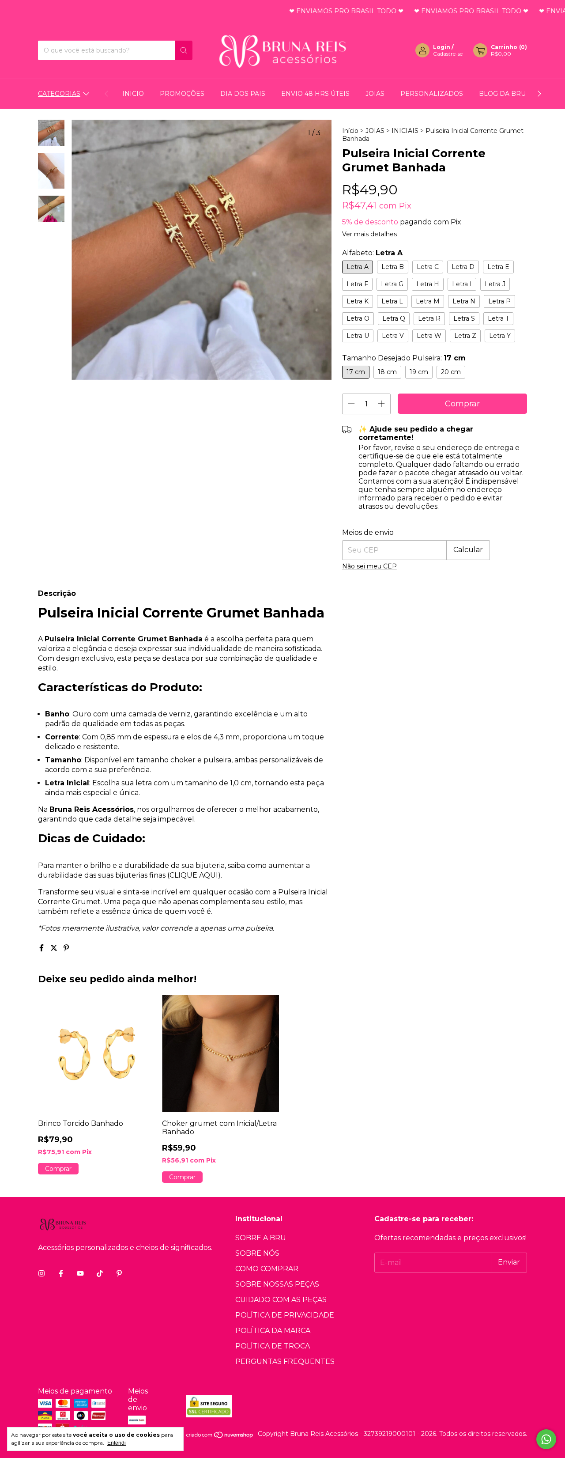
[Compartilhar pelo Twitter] (54, 948)
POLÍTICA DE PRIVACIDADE (284, 1315)
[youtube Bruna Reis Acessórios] (80, 1273)
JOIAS (374, 94)
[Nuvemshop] (220, 1436)
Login (441, 47)
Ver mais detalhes (369, 234)
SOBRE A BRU (260, 1238)
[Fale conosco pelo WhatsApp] (546, 1439)
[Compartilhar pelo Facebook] (42, 948)
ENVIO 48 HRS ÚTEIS (315, 94)
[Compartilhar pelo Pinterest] (66, 948)
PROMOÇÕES (182, 94)
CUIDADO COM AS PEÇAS (281, 1299)
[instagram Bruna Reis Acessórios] (41, 1273)
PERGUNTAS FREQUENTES (285, 1361)
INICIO (133, 94)
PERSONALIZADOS (431, 94)
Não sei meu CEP (369, 566)
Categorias (59, 94)
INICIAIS (405, 131)
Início (350, 131)
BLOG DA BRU (502, 94)
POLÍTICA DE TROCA (272, 1346)
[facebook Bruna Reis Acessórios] (60, 1273)
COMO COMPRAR (266, 1269)
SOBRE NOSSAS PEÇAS (277, 1284)
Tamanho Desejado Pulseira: (404, 358)
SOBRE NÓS (257, 1253)
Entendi (116, 1443)
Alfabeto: (372, 253)
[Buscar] (183, 50)
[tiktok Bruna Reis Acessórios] (99, 1273)
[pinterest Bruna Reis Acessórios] (119, 1273)
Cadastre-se (448, 53)
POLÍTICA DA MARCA (272, 1330)
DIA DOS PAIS (242, 94)
